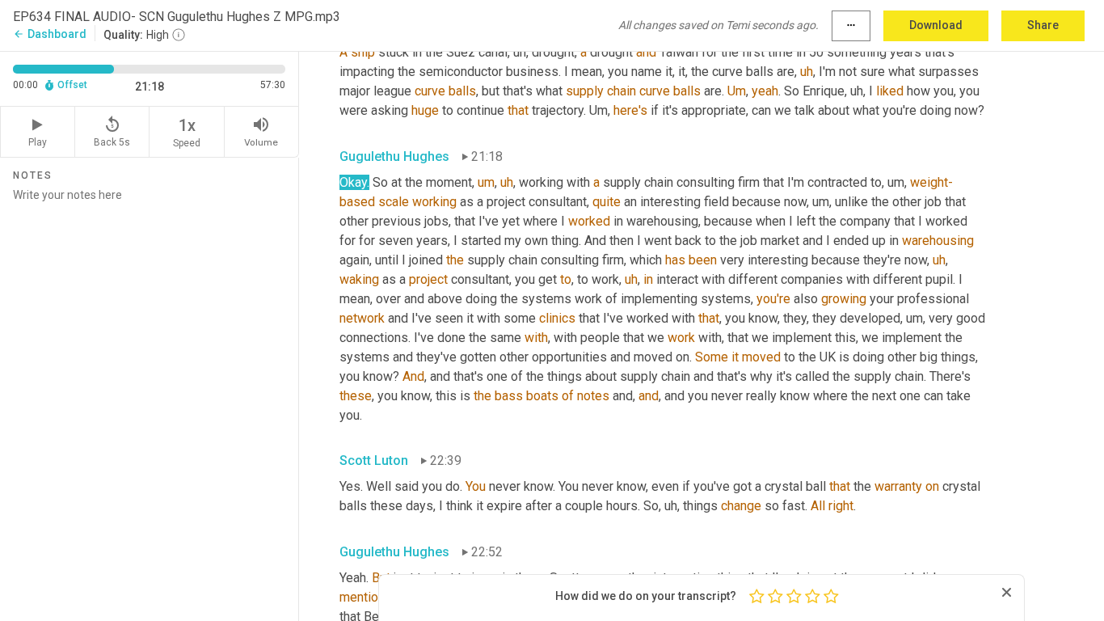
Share (1043, 25)
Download (936, 25)
